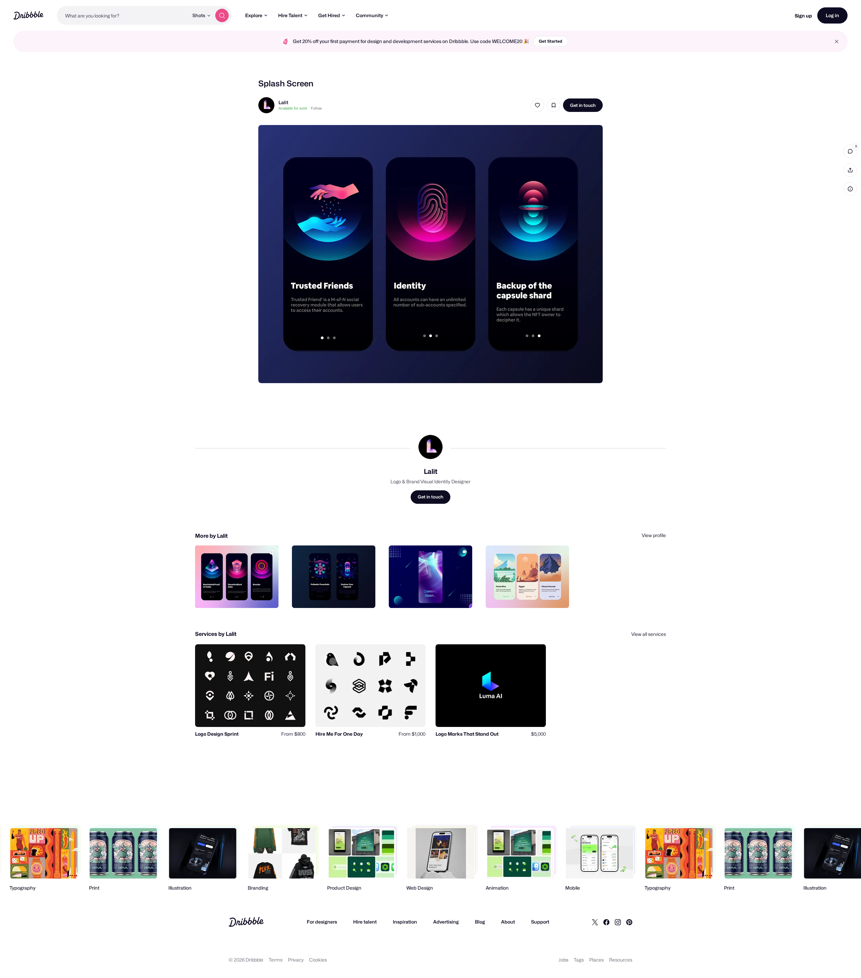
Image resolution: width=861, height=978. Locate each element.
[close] (836, 41)
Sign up (803, 15)
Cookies (318, 960)
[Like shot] (537, 105)
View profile (654, 535)
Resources (620, 960)
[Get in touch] (239, 595)
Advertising (446, 922)
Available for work (292, 108)
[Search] (222, 15)
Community (369, 15)
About (508, 922)
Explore (253, 15)
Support (540, 922)
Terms (276, 960)
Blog (480, 922)
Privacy (296, 960)
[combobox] (122, 15)
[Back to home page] (28, 15)
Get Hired (329, 15)
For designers (322, 922)
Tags (579, 960)
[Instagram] (618, 922)
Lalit (283, 102)
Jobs (563, 960)
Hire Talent (290, 15)
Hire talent (365, 922)
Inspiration (405, 922)
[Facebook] (606, 922)
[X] (595, 922)
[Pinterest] (629, 922)
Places (596, 960)
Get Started (550, 41)
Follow (316, 108)
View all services (648, 634)
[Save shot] (553, 105)
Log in (832, 15)
